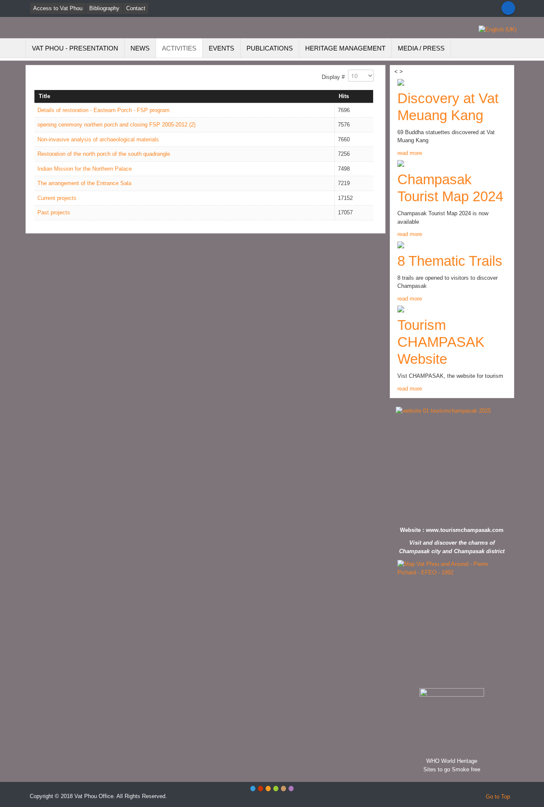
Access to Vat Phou (57, 8)
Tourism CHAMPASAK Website (440, 342)
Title (44, 96)
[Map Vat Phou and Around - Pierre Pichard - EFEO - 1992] (452, 622)
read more (409, 153)
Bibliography (104, 8)
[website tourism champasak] (452, 464)
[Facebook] (508, 8)
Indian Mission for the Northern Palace (84, 169)
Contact (135, 8)
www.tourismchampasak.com (465, 530)
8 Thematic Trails (449, 261)
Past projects (53, 212)
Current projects (56, 198)
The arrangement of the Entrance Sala (84, 183)
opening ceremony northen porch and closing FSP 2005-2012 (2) (116, 124)
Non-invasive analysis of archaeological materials (98, 139)
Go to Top (498, 796)
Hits (344, 96)
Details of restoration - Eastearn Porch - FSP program (103, 110)
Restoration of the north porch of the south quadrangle (103, 154)
